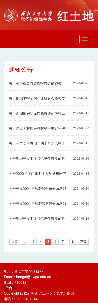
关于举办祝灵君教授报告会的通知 (35, 83)
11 (73, 241)
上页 (15, 241)
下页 (83, 241)
